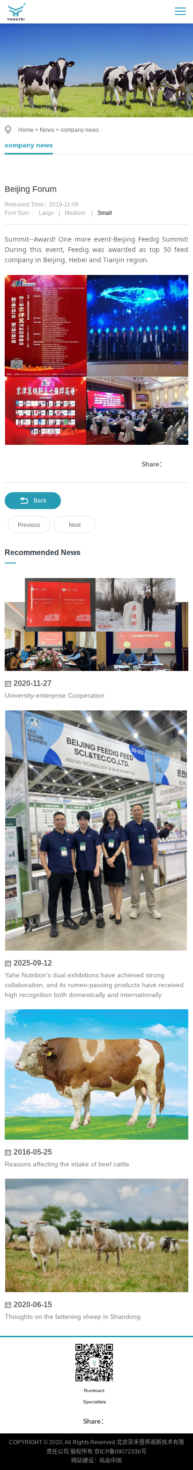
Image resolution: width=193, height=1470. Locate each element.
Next (75, 525)
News (47, 130)
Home (26, 130)
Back (40, 500)
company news (29, 145)
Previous (29, 525)
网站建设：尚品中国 (96, 1460)
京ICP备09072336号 (120, 1451)
